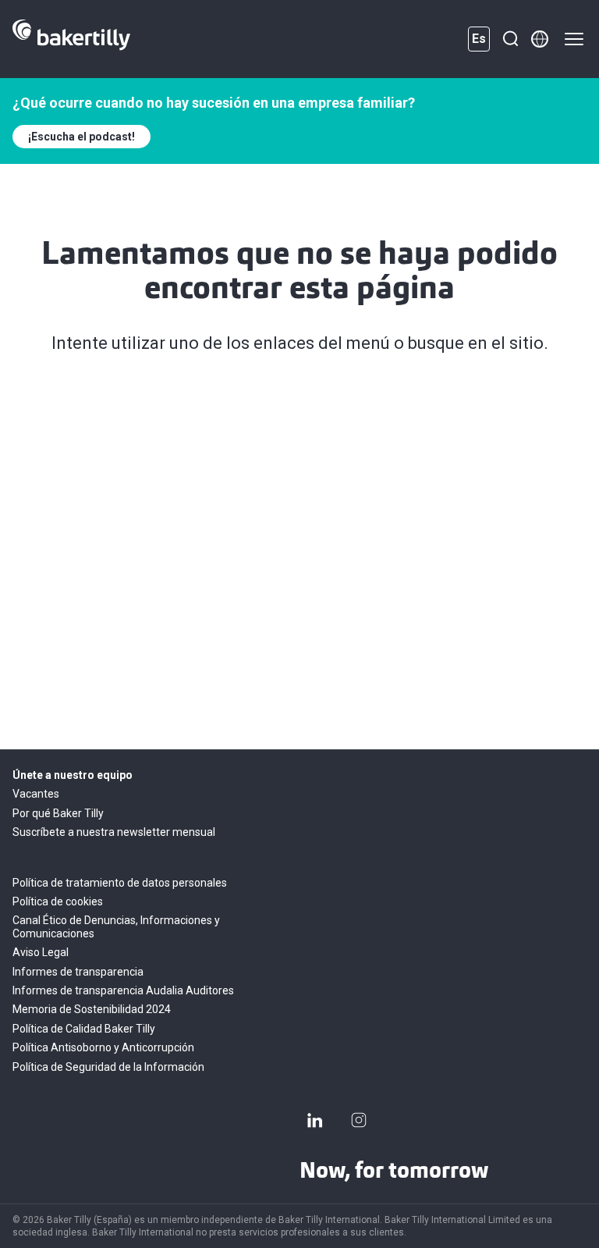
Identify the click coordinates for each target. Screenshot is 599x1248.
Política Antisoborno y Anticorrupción (103, 1047)
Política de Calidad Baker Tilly (83, 1028)
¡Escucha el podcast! (81, 136)
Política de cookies (57, 901)
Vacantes (35, 794)
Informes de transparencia (78, 971)
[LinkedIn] (315, 1120)
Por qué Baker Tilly (58, 813)
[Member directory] (539, 39)
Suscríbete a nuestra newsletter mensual (113, 832)
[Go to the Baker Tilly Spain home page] (71, 39)
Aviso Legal (40, 952)
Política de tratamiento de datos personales (119, 882)
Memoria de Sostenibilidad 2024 (91, 1009)
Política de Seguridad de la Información (108, 1067)
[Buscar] (510, 39)
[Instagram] (358, 1120)
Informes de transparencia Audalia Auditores (123, 990)
